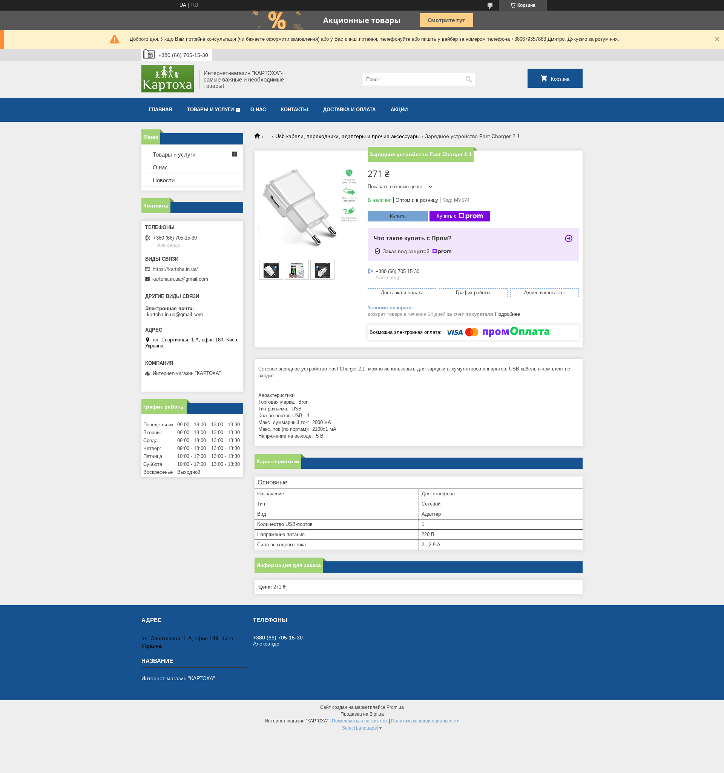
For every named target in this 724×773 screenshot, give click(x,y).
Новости (164, 180)
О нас (258, 109)
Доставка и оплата (349, 109)
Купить (398, 216)
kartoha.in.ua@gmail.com (180, 279)
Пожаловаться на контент (360, 721)
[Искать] (468, 79)
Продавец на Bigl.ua (362, 714)
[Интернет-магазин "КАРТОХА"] (167, 79)
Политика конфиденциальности (425, 721)
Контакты (294, 109)
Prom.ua (395, 707)
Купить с (447, 216)
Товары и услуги (210, 109)
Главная (160, 109)
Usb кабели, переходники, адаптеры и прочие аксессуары (347, 136)
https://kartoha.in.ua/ (175, 269)
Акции (399, 109)
